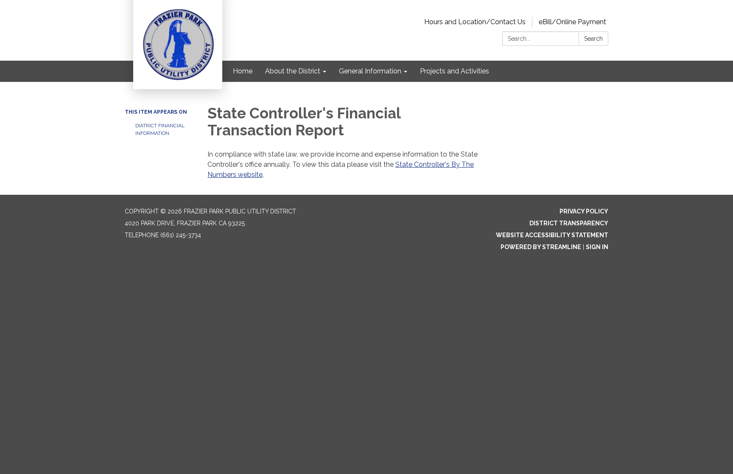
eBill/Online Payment (572, 22)
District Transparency (568, 223)
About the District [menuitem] (292, 71)
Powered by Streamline (541, 247)
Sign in (597, 247)
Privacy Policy (584, 211)
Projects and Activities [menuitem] (454, 71)
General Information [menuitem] (370, 71)
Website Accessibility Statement (552, 235)
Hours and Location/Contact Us (475, 22)
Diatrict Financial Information (160, 129)
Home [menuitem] (242, 71)
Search (593, 38)
